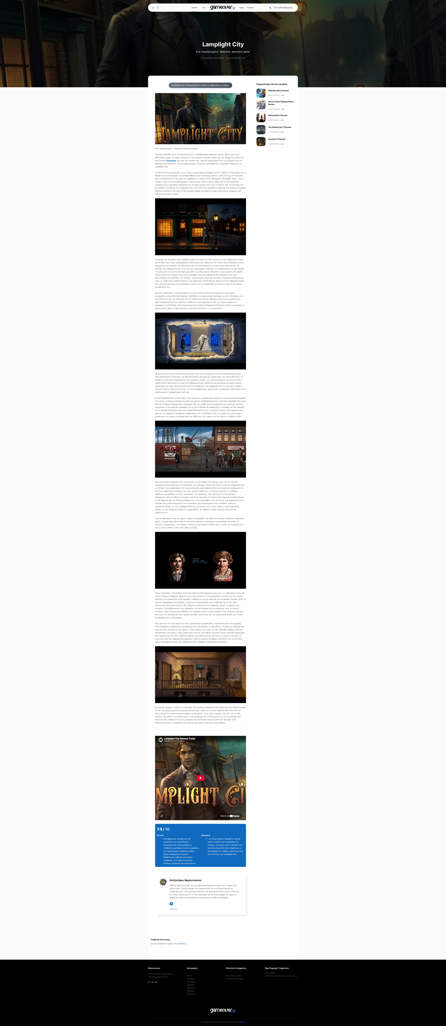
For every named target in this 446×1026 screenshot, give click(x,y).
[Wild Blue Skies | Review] (261, 93)
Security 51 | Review (276, 139)
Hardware (250, 7)
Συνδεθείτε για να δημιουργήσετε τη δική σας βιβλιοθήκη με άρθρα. (200, 85)
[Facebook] (149, 982)
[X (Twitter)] (152, 982)
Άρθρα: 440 (173, 909)
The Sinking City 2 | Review (279, 127)
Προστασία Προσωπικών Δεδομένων (281, 976)
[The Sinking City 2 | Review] (261, 129)
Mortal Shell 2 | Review (277, 115)
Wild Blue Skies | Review (278, 90)
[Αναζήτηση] (158, 8)
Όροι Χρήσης (270, 973)
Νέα (204, 7)
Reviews (194, 7)
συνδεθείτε (181, 943)
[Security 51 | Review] (261, 141)
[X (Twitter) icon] (171, 903)
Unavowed (171, 160)
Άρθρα (241, 7)
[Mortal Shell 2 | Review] (261, 117)
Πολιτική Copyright (234, 979)
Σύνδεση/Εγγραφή (284, 8)
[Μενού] (153, 8)
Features (190, 985)
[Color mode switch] (270, 8)
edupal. (243, 1022)
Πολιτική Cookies (233, 976)
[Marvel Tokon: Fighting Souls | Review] (261, 104)
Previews (191, 982)
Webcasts (191, 988)
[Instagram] (156, 982)
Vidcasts (191, 991)
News (189, 976)
